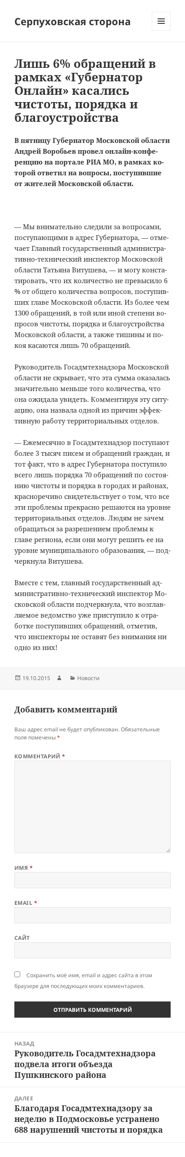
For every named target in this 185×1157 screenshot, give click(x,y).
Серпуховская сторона (72, 21)
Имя (23, 868)
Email (25, 903)
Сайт (22, 938)
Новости (88, 678)
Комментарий (40, 756)
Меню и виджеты (161, 30)
